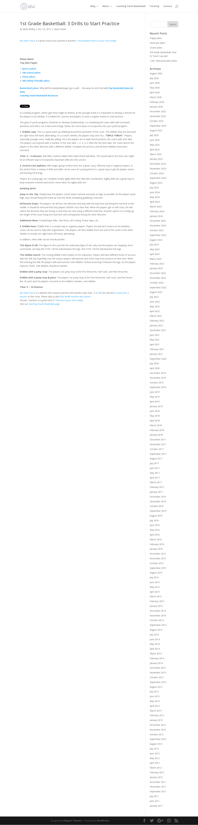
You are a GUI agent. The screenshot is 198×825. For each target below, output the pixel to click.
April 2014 (155, 648)
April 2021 (155, 344)
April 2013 (155, 705)
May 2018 (155, 415)
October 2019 (157, 382)
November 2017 (158, 444)
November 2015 (158, 558)
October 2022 (157, 282)
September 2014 (158, 624)
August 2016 (156, 515)
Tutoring (154, 6)
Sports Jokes (29, 68)
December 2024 (158, 163)
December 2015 (158, 553)
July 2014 (154, 634)
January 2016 (156, 548)
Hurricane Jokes (157, 42)
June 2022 (155, 301)
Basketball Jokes (29, 88)
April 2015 (155, 591)
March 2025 (156, 154)
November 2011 (158, 786)
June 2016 (155, 525)
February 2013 (157, 715)
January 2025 (156, 158)
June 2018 (155, 410)
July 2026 (154, 78)
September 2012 (158, 739)
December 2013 (158, 667)
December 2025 (158, 111)
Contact (167, 6)
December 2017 (158, 439)
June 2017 (155, 468)
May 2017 (155, 472)
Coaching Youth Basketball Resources (39, 95)
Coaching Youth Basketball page (44, 303)
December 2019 (158, 373)
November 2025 (158, 116)
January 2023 (156, 268)
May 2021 (155, 339)
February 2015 (157, 601)
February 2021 (157, 349)
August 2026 (156, 73)
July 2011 (154, 796)
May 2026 (155, 87)
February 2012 (157, 772)
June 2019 (155, 391)
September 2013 (158, 682)
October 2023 (157, 230)
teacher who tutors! (81, 296)
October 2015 (157, 563)
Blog (92, 6)
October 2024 (157, 173)
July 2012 (154, 748)
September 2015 (158, 568)
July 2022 (154, 296)
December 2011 (158, 782)
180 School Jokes (31, 72)
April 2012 (155, 762)
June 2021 (155, 335)
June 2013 (155, 696)
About (105, 6)
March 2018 (156, 425)
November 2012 (158, 729)
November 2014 (158, 615)
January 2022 (156, 325)
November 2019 (158, 377)
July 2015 (154, 577)
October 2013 (157, 677)
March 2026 (156, 97)
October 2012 (157, 734)
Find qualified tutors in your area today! (96, 40)
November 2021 (158, 330)
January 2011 (156, 805)
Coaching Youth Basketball (130, 6)
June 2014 (155, 639)
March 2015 (156, 596)
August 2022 (156, 292)
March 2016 (156, 539)
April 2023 (155, 254)
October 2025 (157, 121)
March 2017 (156, 482)
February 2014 (157, 658)
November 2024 (158, 168)
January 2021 (156, 354)
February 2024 (157, 211)
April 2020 (155, 368)
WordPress (103, 820)
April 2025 (155, 149)
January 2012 (156, 777)
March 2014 (156, 653)
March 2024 (156, 206)
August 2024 (156, 182)
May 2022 (155, 306)
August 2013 (156, 686)
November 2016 (158, 501)
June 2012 (155, 753)
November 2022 (158, 277)
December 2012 (158, 724)
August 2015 (156, 572)
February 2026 (157, 102)
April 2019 (155, 401)
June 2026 (155, 82)
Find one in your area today (68, 300)
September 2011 (158, 791)
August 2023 (156, 239)
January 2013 (156, 720)
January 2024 (156, 216)
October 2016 (157, 506)
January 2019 (156, 406)
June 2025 (155, 140)
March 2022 (156, 315)
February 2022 (157, 320)
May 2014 (155, 643)
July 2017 (154, 463)
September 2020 (158, 358)
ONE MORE (65, 296)
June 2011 (155, 801)
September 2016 (158, 510)
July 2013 (154, 691)
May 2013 (155, 701)
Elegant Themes (72, 820)
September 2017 (158, 453)
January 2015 (156, 606)
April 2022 (155, 311)
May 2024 (155, 197)
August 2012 (156, 743)
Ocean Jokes (156, 47)
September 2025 (158, 125)
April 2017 (155, 477)
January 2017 (156, 491)
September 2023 (158, 235)
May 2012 (155, 758)
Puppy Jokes (156, 38)
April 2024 (155, 201)
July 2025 (154, 135)
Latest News (60, 29)
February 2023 (157, 263)
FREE (100, 292)
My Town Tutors (27, 40)
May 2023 (155, 249)
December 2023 (158, 220)
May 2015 (155, 587)
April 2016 (155, 534)
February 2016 (157, 544)
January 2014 (156, 663)
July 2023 (154, 244)
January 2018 (156, 434)
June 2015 (155, 582)
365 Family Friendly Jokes (36, 80)
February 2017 (157, 487)
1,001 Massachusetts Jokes (163, 60)
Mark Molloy (29, 29)
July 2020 (154, 363)
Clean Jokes (28, 76)
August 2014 (156, 629)
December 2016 (158, 496)
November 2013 (158, 672)
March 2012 (156, 767)
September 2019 (158, 387)
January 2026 (156, 106)
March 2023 (156, 258)
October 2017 (157, 449)
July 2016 (154, 520)
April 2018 (155, 420)
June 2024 (155, 192)
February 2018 (157, 430)
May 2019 (155, 396)
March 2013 (156, 710)
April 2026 (155, 92)
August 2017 (156, 458)
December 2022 (158, 273)
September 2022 (158, 287)
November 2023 (158, 225)
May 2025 (155, 144)
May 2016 (155, 529)
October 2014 (157, 620)
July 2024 (154, 187)
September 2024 (158, 177)
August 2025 (156, 130)
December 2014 (158, 610)
